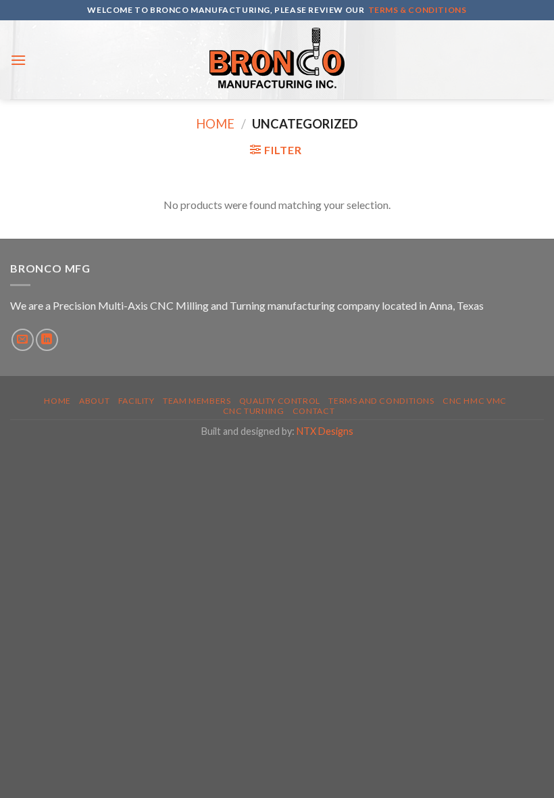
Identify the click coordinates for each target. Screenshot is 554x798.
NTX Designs (325, 431)
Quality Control (279, 401)
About (94, 401)
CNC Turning (253, 411)
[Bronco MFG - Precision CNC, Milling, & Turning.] (277, 60)
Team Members (196, 401)
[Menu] (18, 59)
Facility (136, 401)
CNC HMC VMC (475, 401)
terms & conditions (417, 10)
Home (215, 123)
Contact (313, 411)
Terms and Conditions (381, 401)
